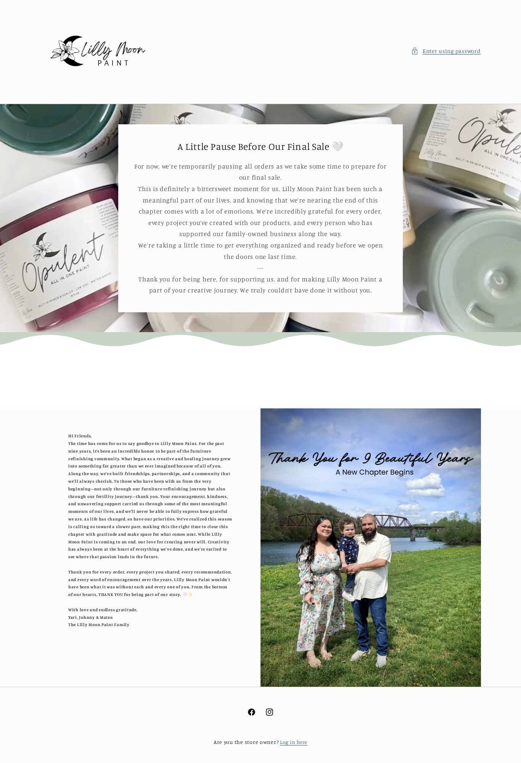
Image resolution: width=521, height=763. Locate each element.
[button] (446, 51)
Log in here (293, 742)
